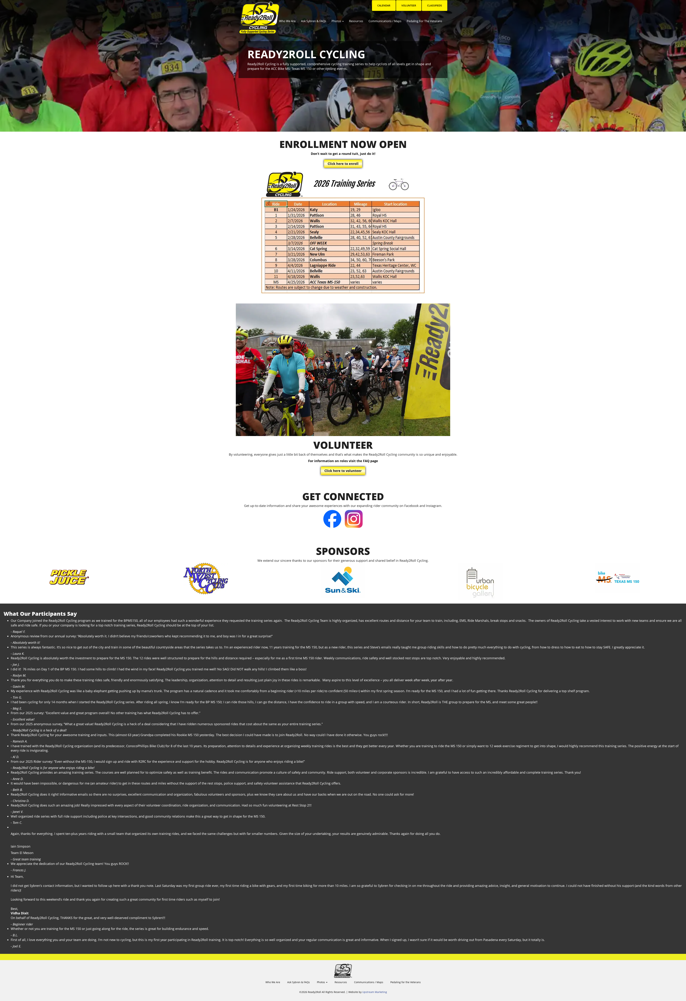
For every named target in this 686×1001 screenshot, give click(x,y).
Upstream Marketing (374, 992)
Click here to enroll (343, 163)
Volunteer (408, 5)
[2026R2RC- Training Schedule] (343, 235)
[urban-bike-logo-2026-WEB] (480, 581)
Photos (337, 21)
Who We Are (287, 21)
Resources (356, 21)
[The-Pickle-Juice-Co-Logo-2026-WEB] (68, 576)
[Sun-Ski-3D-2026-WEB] (343, 580)
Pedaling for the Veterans (424, 21)
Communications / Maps (385, 21)
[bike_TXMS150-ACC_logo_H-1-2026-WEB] (617, 578)
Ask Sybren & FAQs (313, 21)
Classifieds (434, 5)
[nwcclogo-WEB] (205, 578)
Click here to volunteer (343, 471)
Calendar (383, 5)
